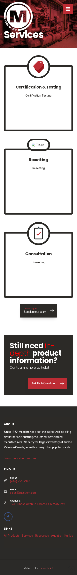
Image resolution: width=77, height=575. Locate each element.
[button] (68, 9)
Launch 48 (46, 568)
